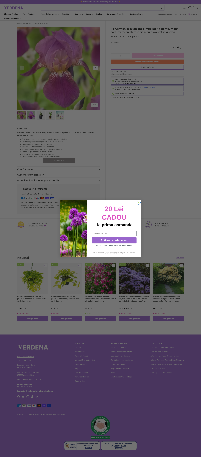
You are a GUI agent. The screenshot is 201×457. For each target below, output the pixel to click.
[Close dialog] (138, 202)
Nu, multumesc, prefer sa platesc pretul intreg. (114, 245)
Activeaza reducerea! (114, 240)
